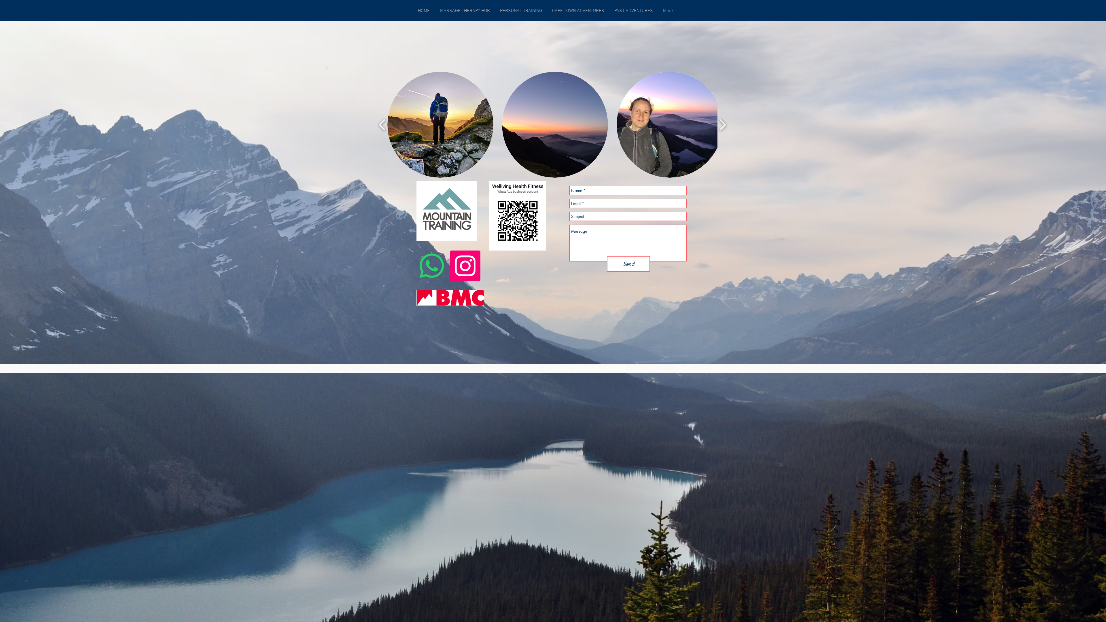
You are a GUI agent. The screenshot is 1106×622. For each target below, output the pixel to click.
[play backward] (382, 125)
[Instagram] (465, 266)
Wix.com (618, 368)
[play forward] (722, 125)
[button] (440, 125)
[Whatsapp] (431, 266)
